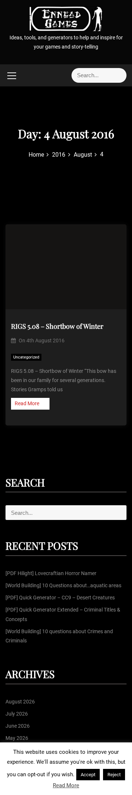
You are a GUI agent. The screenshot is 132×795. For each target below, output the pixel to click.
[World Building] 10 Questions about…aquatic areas (63, 585)
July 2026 (17, 714)
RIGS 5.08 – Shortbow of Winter (57, 326)
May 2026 (17, 738)
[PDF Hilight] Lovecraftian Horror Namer (51, 573)
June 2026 (18, 726)
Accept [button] (88, 774)
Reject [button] (114, 774)
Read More (27, 403)
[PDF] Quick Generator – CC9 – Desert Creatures (60, 597)
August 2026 (20, 702)
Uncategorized (26, 357)
